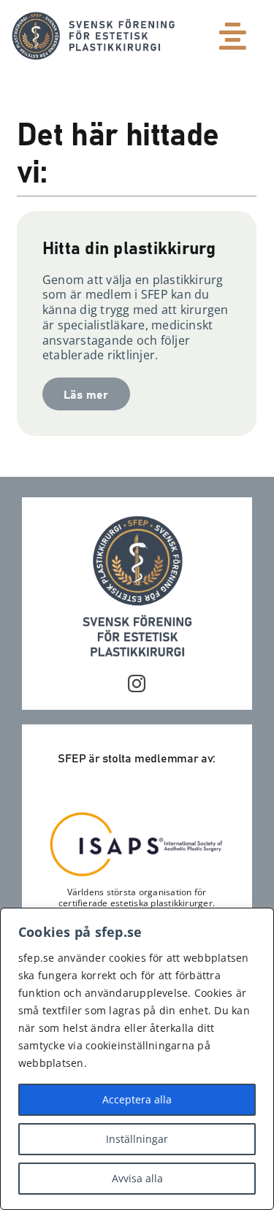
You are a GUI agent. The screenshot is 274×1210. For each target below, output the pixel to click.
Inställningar (137, 1139)
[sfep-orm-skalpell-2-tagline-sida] (93, 17)
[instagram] (136, 683)
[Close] (258, 920)
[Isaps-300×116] (136, 816)
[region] (137, 1059)
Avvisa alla (137, 1178)
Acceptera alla (137, 1099)
